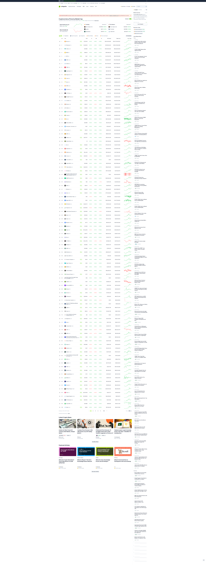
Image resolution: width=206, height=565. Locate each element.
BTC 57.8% (92, 3)
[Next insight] (146, 12)
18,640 (62, 3)
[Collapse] (146, 9)
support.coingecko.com (114, 15)
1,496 (69, 3)
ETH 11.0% (96, 3)
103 (104, 410)
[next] (107, 410)
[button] (95, 442)
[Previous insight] (145, 12)
